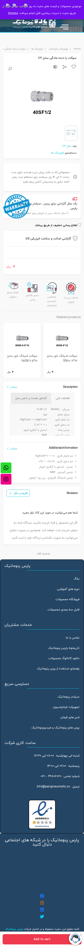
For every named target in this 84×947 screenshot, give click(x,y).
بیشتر (13, 387)
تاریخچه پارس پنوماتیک (63, 648)
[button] (10, 69)
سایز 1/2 (67, 146)
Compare (55, 66)
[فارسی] (6, 6)
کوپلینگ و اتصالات (58, 49)
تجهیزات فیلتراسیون (66, 707)
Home (77, 49)
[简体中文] (22, 6)
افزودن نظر (21, 493)
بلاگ (76, 578)
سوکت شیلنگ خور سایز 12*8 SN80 (62, 358)
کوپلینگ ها (37, 49)
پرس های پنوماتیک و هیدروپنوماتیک (55, 727)
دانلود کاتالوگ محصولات (63, 658)
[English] (13, 6)
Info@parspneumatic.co (53, 786)
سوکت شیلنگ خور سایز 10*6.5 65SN (22, 358)
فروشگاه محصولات (67, 599)
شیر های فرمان (70, 717)
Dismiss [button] (13, 13)
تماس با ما (72, 637)
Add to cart (42, 939)
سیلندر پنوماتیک (68, 696)
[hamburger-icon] (66, 25)
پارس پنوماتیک (14, 929)
